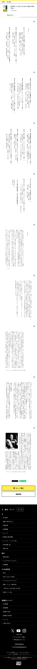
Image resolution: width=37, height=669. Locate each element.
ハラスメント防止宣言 (13, 654)
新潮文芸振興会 (19, 644)
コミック (5, 533)
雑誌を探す (6, 557)
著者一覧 (5, 548)
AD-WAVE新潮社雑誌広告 (19, 647)
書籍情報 (18, 494)
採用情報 (5, 608)
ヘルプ (20, 654)
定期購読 (5, 564)
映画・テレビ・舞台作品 (9, 584)
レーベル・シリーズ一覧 (9, 541)
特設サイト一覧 (7, 592)
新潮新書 (5, 529)
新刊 (4, 573)
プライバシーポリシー (24, 652)
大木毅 (12, 10)
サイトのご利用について (12, 652)
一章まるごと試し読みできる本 (11, 588)
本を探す (5, 517)
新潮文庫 (5, 525)
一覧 (21, 509)
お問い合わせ (6, 623)
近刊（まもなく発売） (9, 576)
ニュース (5, 619)
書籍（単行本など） (8, 521)
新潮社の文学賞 (7, 615)
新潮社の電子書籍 (8, 537)
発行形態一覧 (6, 544)
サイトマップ (26, 654)
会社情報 (5, 604)
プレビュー (10, 15)
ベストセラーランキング (9, 580)
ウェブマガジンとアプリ (9, 560)
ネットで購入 (20, 488)
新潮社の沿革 (6, 611)
